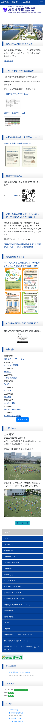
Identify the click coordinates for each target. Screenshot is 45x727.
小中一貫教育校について (14, 599)
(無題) (6, 384)
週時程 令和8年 (11, 113)
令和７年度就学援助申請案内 (16, 143)
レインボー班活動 (11, 365)
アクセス (8, 629)
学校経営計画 (9, 556)
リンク (7, 623)
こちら (14, 195)
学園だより (9, 544)
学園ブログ (9, 538)
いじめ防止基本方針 (12, 587)
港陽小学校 (9, 611)
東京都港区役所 (15, 718)
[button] (5, 32)
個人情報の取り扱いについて (16, 641)
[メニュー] (42, 2)
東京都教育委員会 (16, 713)
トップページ (9, 532)
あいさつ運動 (9, 403)
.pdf (29, 143)
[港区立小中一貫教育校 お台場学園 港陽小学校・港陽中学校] (22, 9)
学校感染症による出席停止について (19, 635)
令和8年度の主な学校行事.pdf (16, 94)
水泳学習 (7, 390)
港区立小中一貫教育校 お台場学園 (15, 2)
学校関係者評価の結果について (17, 605)
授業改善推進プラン (12, 592)
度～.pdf (21, 113)
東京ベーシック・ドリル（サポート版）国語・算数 (21, 648)
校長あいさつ (9, 550)
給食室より (9, 575)
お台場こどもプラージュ (14, 359)
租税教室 (7, 372)
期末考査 (7, 397)
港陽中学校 (9, 617)
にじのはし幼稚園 (16, 721)
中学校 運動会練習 (12, 409)
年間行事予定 (9, 580)
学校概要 (8, 568)
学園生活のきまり (11, 562)
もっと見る (22, 419)
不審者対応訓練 (10, 378)
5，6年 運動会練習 (12, 416)
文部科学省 (13, 710)
